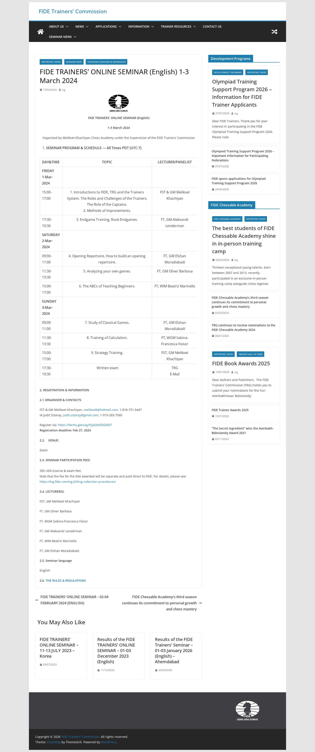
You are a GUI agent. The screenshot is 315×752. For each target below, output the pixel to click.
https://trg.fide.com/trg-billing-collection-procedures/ (78, 482)
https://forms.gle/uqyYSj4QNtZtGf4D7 (85, 425)
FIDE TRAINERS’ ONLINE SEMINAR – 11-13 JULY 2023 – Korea (59, 647)
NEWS (79, 26)
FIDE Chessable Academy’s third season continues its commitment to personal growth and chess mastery (159, 603)
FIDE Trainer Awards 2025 (230, 410)
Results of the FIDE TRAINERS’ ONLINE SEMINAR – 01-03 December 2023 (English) (116, 650)
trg (63, 90)
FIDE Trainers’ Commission (73, 11)
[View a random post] (274, 32)
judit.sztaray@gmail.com (80, 415)
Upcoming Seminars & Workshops (106, 61)
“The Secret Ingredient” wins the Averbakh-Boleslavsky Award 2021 (243, 430)
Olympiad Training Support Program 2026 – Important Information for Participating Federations (243, 155)
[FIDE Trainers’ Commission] (40, 32)
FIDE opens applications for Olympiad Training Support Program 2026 (239, 181)
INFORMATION (138, 26)
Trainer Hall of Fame (250, 354)
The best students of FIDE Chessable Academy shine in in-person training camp (244, 239)
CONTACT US (212, 26)
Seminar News (60, 37)
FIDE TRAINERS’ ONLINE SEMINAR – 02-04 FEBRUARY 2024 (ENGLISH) (74, 599)
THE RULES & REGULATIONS (66, 580)
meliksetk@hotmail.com (101, 410)
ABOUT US (56, 26)
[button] (66, 27)
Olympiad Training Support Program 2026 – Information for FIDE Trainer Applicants (242, 93)
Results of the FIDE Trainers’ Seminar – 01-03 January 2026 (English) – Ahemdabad (174, 650)
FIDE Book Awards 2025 (241, 363)
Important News (50, 61)
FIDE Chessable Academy (227, 218)
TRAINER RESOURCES (176, 26)
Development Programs (228, 72)
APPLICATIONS (106, 26)
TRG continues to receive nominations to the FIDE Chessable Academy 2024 (243, 327)
